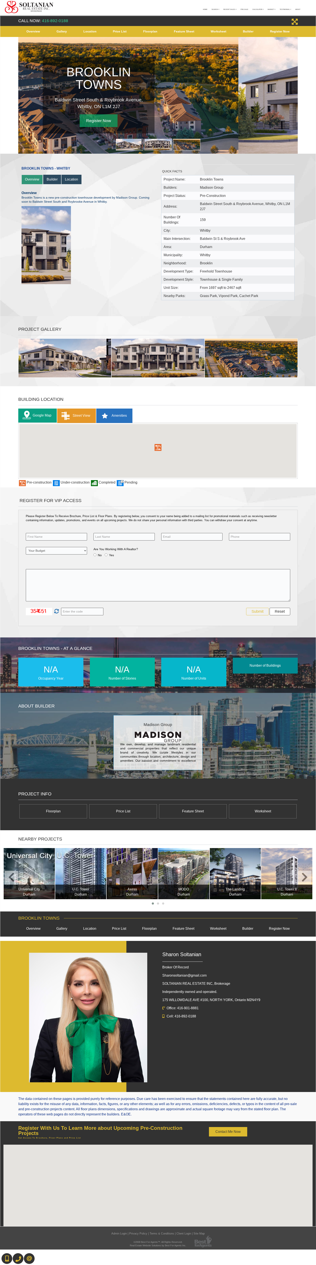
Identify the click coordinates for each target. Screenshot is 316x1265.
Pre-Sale (244, 9)
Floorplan (150, 31)
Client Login (183, 1233)
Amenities (119, 415)
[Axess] (132, 873)
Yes (111, 555)
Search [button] (215, 9)
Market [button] (271, 9)
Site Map (199, 1233)
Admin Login (119, 1233)
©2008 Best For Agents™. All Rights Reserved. (158, 1242)
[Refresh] (56, 611)
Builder (248, 31)
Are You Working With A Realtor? (116, 549)
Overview (33, 31)
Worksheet (218, 31)
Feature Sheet (184, 31)
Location (90, 31)
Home (205, 9)
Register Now (280, 31)
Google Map (42, 415)
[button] (158, 447)
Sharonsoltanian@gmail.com (184, 975)
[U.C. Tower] (80, 873)
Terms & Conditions (162, 1233)
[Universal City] (29, 873)
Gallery (62, 31)
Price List (120, 31)
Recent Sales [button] (229, 9)
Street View (81, 415)
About (297, 9)
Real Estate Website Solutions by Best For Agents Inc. (158, 1245)
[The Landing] (235, 873)
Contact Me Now (228, 1131)
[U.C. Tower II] (286, 873)
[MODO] (183, 873)
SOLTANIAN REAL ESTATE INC (196, 983)
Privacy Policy (138, 1233)
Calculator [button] (257, 9)
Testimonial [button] (285, 9)
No (100, 555)
